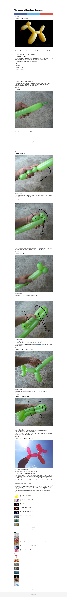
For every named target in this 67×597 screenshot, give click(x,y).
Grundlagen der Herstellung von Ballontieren (26, 582)
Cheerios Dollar (22, 559)
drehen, (46, 248)
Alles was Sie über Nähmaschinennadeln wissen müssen (28, 533)
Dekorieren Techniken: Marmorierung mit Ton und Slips (28, 545)
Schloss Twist (17, 70)
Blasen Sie (17, 131)
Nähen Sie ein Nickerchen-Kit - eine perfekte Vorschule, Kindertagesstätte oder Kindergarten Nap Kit (35, 541)
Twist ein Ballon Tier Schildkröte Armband (26, 519)
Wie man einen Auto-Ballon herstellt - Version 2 (27, 511)
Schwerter (43, 486)
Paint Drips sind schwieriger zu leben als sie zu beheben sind (29, 555)
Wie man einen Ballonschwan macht (25, 495)
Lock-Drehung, (39, 344)
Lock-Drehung (37, 249)
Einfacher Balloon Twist (19, 69)
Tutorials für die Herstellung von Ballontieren (26, 515)
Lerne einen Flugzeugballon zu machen (26, 507)
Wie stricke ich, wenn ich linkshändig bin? (26, 537)
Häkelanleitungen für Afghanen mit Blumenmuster (27, 549)
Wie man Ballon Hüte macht (24, 503)
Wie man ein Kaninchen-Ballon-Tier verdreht (26, 499)
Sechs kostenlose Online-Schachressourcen (26, 578)
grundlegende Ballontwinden (24, 341)
